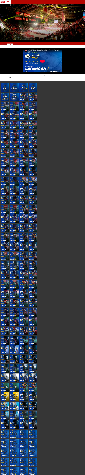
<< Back (3, 46)
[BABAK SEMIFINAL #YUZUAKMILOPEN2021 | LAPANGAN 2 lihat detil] (14, 87)
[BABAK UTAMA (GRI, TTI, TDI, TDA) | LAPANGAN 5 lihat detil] (23, 237)
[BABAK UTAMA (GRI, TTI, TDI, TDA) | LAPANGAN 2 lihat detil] (5, 228)
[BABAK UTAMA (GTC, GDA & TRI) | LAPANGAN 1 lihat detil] (5, 181)
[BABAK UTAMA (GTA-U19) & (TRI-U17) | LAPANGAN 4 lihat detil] (5, 284)
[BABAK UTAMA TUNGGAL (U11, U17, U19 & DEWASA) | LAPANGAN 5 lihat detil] (5, 171)
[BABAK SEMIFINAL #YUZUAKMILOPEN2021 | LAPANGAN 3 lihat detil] (23, 87)
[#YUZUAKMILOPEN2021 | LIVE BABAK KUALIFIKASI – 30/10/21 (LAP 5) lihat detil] (5, 406)
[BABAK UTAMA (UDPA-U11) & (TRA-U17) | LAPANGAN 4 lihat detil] (23, 349)
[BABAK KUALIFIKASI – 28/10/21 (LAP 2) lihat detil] (23, 462)
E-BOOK (34, 2)
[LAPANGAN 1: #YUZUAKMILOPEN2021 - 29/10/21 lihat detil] (23, 406)
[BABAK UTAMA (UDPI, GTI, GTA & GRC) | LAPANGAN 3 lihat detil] (5, 209)
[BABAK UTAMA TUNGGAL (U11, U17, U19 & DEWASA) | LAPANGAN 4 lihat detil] (23, 162)
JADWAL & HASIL (22, 2)
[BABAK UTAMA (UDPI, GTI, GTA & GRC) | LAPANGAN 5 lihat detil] (5, 218)
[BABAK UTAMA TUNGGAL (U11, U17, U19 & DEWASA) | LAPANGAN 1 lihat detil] (5, 153)
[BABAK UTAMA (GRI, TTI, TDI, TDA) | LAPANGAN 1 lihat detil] (23, 218)
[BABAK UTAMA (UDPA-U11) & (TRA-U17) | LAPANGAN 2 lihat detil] (23, 340)
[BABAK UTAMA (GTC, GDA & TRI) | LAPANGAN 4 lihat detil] (5, 190)
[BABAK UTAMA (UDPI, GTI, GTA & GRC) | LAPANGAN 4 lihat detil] (23, 209)
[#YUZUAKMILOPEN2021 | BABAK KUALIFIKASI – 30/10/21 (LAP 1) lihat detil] (5, 387)
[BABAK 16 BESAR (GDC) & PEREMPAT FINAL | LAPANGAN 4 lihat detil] (14, 106)
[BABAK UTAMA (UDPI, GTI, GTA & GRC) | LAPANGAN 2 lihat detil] (23, 200)
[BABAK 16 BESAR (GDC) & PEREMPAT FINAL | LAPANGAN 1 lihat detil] (23, 97)
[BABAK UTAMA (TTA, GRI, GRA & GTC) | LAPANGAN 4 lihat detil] (23, 303)
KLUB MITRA (39, 2)
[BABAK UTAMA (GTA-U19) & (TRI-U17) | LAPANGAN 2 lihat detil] (5, 274)
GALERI (43, 2)
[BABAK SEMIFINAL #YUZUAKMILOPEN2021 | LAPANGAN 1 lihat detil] (5, 87)
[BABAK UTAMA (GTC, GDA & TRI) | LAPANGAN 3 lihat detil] (23, 181)
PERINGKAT (16, 2)
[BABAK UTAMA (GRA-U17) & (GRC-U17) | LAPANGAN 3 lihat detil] (23, 321)
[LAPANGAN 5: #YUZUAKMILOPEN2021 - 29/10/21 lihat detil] (23, 424)
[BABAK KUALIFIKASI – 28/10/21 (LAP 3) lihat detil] (5, 462)
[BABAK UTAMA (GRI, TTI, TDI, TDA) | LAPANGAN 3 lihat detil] (23, 228)
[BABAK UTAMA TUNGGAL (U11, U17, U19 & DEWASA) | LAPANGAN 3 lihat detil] (5, 162)
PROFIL (30, 2)
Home (2, 41)
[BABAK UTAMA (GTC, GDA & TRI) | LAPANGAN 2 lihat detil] (23, 171)
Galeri (5, 41)
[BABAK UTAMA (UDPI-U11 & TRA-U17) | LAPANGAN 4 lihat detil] (23, 256)
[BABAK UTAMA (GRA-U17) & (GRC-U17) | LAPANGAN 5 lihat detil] (23, 331)
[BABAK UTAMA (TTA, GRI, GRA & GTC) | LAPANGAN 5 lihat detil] (5, 312)
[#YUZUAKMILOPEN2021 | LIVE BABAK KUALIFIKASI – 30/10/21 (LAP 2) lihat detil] (23, 387)
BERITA (27, 2)
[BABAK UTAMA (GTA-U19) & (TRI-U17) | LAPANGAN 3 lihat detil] (23, 274)
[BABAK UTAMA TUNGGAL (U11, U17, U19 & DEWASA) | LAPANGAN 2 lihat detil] (23, 153)
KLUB (12, 2)
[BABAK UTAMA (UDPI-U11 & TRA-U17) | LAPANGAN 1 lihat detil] (5, 246)
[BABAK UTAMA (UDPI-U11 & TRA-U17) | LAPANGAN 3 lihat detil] (23, 246)
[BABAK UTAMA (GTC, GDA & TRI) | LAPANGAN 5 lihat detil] (23, 190)
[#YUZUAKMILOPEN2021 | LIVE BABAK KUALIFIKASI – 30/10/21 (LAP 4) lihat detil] (23, 396)
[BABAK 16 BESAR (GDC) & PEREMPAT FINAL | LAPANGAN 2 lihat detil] (33, 97)
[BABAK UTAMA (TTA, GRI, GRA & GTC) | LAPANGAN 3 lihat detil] (5, 303)
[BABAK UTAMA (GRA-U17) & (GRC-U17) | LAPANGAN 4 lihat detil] (5, 331)
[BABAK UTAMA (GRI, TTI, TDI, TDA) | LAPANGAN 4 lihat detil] (5, 237)
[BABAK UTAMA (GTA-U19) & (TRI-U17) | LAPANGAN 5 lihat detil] (23, 284)
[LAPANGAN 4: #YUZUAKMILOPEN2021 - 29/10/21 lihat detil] (5, 424)
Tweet (10, 77)
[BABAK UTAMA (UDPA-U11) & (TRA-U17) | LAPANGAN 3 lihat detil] (5, 349)
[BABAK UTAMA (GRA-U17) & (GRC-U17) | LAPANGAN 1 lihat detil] (23, 312)
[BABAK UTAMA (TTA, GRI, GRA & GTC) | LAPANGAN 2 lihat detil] (23, 293)
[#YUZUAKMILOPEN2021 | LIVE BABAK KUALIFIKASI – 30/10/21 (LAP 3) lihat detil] (5, 396)
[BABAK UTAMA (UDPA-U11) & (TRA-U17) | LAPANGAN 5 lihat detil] (5, 359)
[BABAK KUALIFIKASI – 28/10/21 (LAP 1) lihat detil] (23, 452)
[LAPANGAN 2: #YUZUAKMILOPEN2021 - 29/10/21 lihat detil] (5, 415)
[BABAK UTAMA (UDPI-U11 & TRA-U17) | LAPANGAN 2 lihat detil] (5, 256)
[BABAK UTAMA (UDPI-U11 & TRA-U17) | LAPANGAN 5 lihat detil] (5, 265)
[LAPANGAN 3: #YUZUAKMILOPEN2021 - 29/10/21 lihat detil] (23, 415)
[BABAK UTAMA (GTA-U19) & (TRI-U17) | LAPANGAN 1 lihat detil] (23, 265)
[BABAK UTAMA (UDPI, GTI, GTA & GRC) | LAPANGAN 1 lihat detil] (5, 200)
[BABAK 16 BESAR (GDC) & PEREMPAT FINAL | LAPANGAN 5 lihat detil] (23, 106)
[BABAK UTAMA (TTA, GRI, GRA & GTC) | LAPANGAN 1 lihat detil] (5, 293)
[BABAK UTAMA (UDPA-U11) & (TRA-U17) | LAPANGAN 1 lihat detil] (5, 340)
